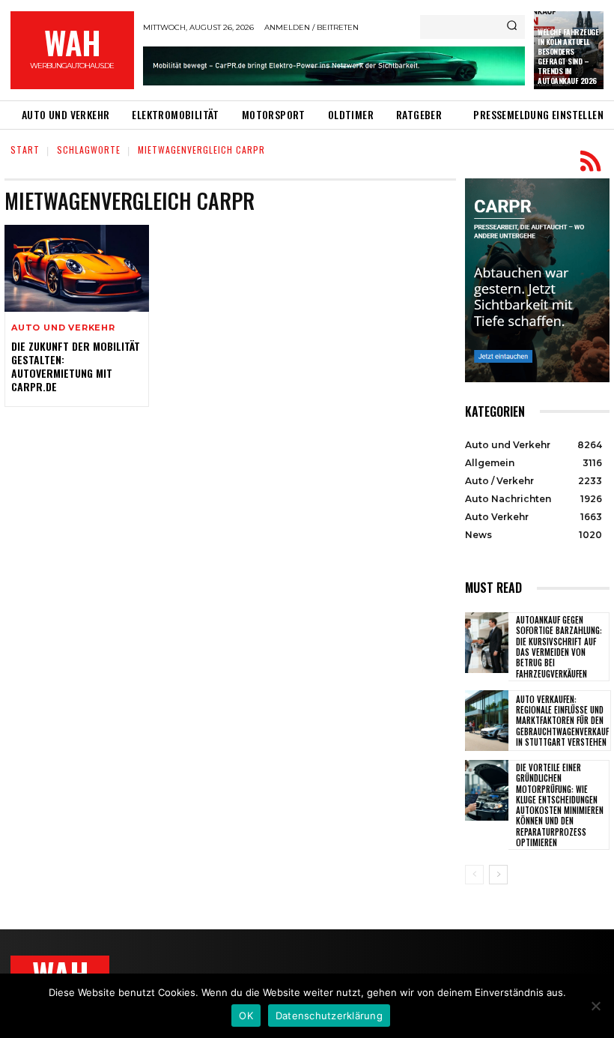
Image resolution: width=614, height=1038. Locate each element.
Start (25, 149)
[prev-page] (474, 874)
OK (246, 1016)
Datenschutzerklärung (329, 1016)
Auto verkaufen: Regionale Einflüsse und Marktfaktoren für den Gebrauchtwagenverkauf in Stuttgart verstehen (562, 720)
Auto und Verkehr (63, 328)
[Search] (512, 27)
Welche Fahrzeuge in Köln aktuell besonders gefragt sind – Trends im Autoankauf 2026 (568, 56)
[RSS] (590, 161)
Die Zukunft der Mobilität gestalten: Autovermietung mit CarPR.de (75, 366)
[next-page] (498, 874)
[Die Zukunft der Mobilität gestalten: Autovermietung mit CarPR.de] (76, 268)
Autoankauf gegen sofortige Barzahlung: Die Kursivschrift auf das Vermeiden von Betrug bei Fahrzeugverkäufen (559, 646)
